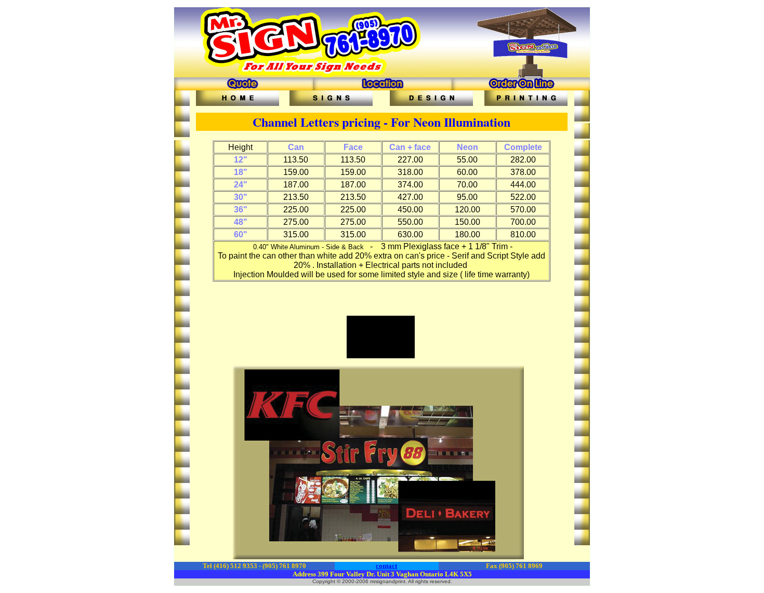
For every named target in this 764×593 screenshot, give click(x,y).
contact (386, 566)
